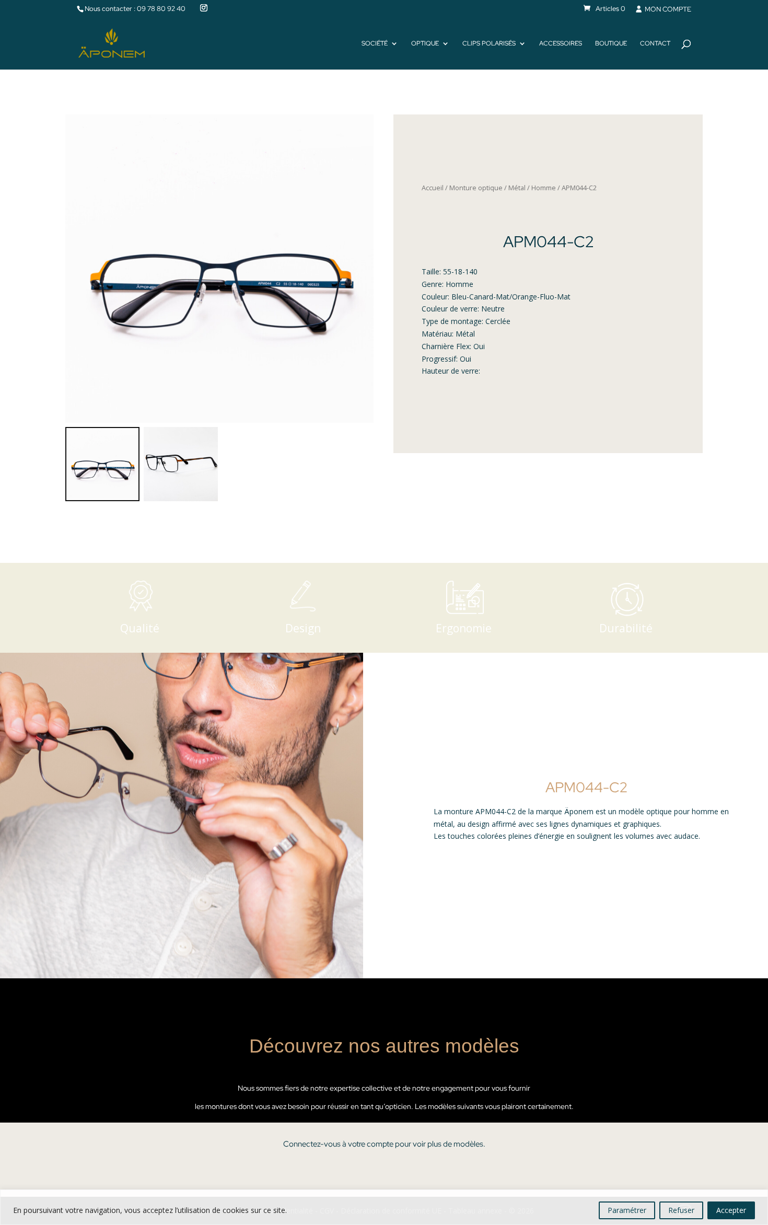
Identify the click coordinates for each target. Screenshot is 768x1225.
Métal (517, 187)
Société (375, 44)
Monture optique (476, 187)
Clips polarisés (489, 44)
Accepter (731, 1210)
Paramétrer (627, 1210)
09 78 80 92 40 (161, 8)
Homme (543, 187)
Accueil (433, 187)
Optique (425, 44)
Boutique (611, 44)
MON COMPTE (667, 9)
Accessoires (560, 44)
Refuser (681, 1210)
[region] (384, 1207)
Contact (655, 44)
